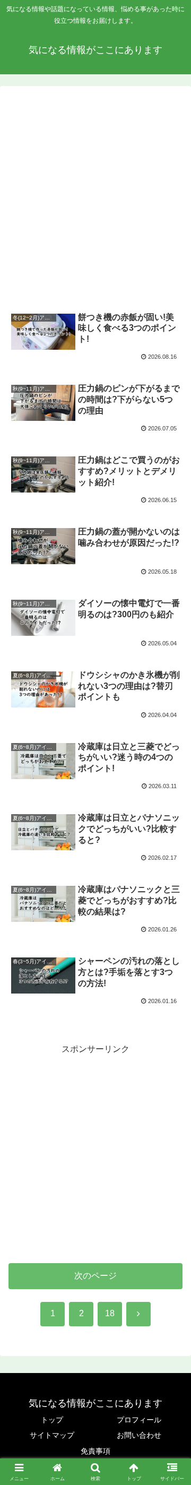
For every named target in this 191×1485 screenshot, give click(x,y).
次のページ (95, 1275)
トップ (52, 1419)
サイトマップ (52, 1435)
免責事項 (95, 1451)
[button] (170, 1330)
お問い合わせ (139, 1435)
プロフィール (139, 1419)
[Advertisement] (95, 198)
